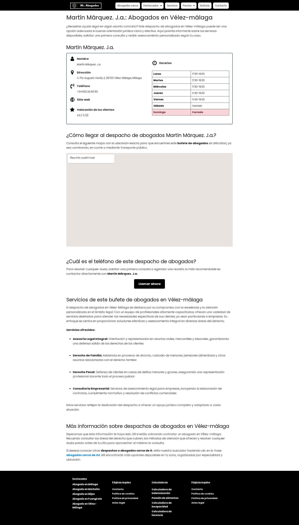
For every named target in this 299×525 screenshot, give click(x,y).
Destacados (151, 5)
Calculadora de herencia (162, 513)
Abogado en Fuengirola (87, 498)
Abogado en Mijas (83, 494)
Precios (187, 5)
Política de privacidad (125, 498)
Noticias (205, 5)
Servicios (172, 5)
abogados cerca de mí (83, 455)
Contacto (221, 5)
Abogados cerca (127, 5)
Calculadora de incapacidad (162, 504)
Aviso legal (118, 502)
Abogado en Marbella (86, 489)
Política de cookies (123, 493)
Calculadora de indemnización (162, 491)
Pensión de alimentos (165, 498)
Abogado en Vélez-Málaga (84, 505)
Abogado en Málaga (85, 484)
